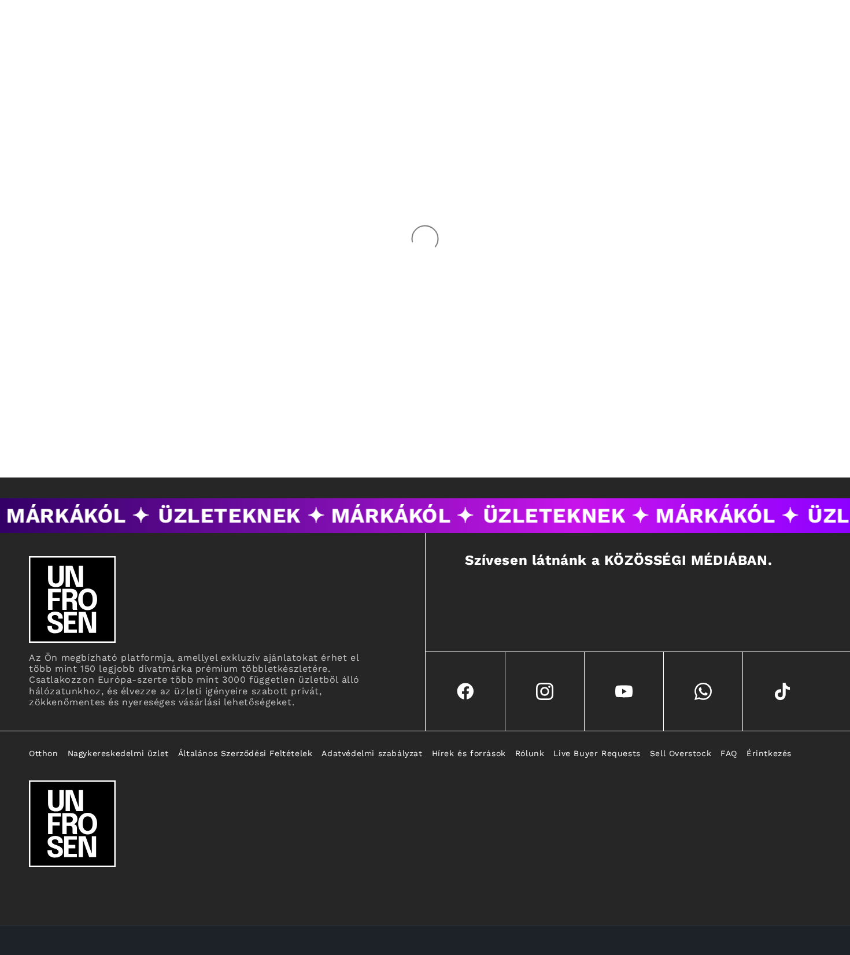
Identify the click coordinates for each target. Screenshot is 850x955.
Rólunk (530, 753)
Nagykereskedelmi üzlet (118, 753)
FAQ (728, 753)
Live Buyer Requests (596, 753)
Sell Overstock (680, 753)
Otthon (43, 753)
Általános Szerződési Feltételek (245, 753)
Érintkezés (769, 753)
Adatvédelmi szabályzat (371, 753)
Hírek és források (469, 753)
